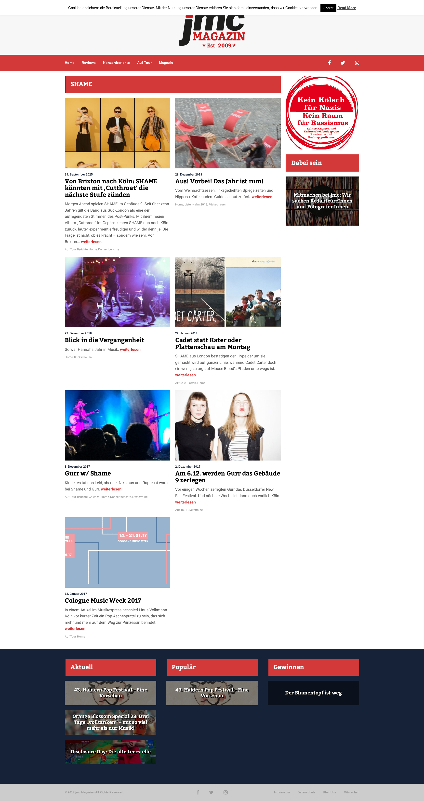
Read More (346, 8)
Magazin (166, 63)
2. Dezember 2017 (187, 466)
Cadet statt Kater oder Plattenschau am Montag (212, 343)
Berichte (82, 249)
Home (69, 63)
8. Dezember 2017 (77, 466)
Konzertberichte (116, 63)
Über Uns (329, 792)
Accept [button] (328, 8)
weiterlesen (91, 241)
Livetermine (139, 497)
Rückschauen (217, 204)
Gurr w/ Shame (88, 473)
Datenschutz (306, 792)
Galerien (94, 497)
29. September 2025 (79, 174)
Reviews (89, 63)
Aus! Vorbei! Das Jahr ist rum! (219, 181)
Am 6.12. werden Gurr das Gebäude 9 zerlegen (227, 477)
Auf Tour (144, 63)
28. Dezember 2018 (188, 174)
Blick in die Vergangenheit (104, 340)
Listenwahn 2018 (196, 204)
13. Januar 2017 (76, 594)
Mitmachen (351, 792)
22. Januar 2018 (186, 333)
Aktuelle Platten (185, 383)
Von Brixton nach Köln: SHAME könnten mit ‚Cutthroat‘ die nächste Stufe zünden (111, 188)
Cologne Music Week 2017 (103, 601)
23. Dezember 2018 (78, 333)
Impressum (282, 792)
